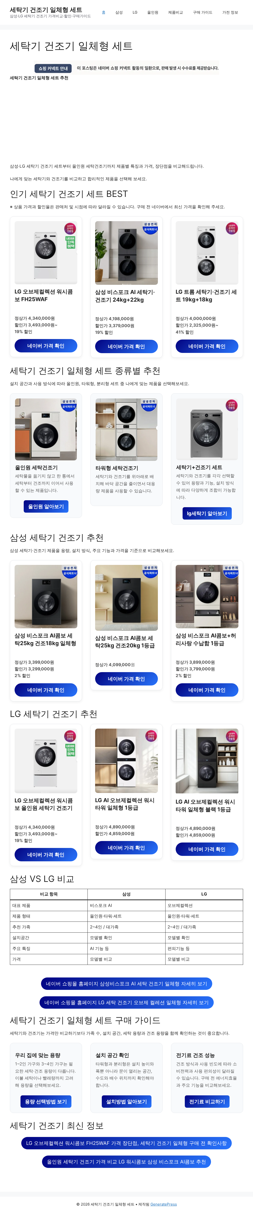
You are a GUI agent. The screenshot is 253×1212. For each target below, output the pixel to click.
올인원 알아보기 (46, 506)
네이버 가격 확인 (45, 346)
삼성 (119, 12)
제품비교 (175, 12)
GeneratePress (163, 1204)
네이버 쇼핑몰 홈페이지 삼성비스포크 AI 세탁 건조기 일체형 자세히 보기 (126, 984)
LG (135, 12)
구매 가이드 (202, 12)
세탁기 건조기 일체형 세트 (46, 9)
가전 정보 (230, 12)
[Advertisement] (126, 122)
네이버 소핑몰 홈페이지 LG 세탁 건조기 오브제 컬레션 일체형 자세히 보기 (126, 1002)
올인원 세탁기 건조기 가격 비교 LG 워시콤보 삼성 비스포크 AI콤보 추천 (126, 1162)
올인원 (152, 12)
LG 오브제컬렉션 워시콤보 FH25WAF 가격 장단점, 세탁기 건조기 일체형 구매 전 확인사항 (126, 1143)
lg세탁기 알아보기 (207, 513)
